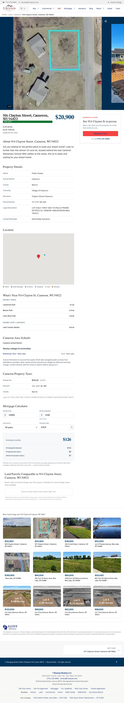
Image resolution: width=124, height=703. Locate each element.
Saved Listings (115, 2)
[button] (38, 256)
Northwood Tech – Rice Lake (14, 354)
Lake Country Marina (11, 327)
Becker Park (8, 310)
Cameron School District (12, 343)
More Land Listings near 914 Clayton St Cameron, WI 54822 (24, 514)
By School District (96, 692)
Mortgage (68, 8)
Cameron (17, 15)
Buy (34, 8)
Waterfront (82, 692)
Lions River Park (9, 316)
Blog (91, 8)
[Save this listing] (99, 21)
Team (118, 8)
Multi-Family (70, 692)
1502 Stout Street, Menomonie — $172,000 (86, 698)
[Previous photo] (4, 63)
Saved (109, 8)
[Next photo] (119, 63)
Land (10, 15)
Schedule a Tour (100, 134)
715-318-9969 (9, 2)
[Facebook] (117, 662)
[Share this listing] (105, 21)
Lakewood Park (9, 305)
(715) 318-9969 (103, 139)
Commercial (46, 8)
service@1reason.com (29, 2)
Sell (59, 8)
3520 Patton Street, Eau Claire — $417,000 (50, 698)
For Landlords (66, 688)
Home (4, 15)
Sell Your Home (25, 688)
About (98, 8)
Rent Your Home (81, 688)
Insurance (82, 8)
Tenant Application (98, 688)
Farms (60, 692)
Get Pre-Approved (41, 688)
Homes (33, 692)
